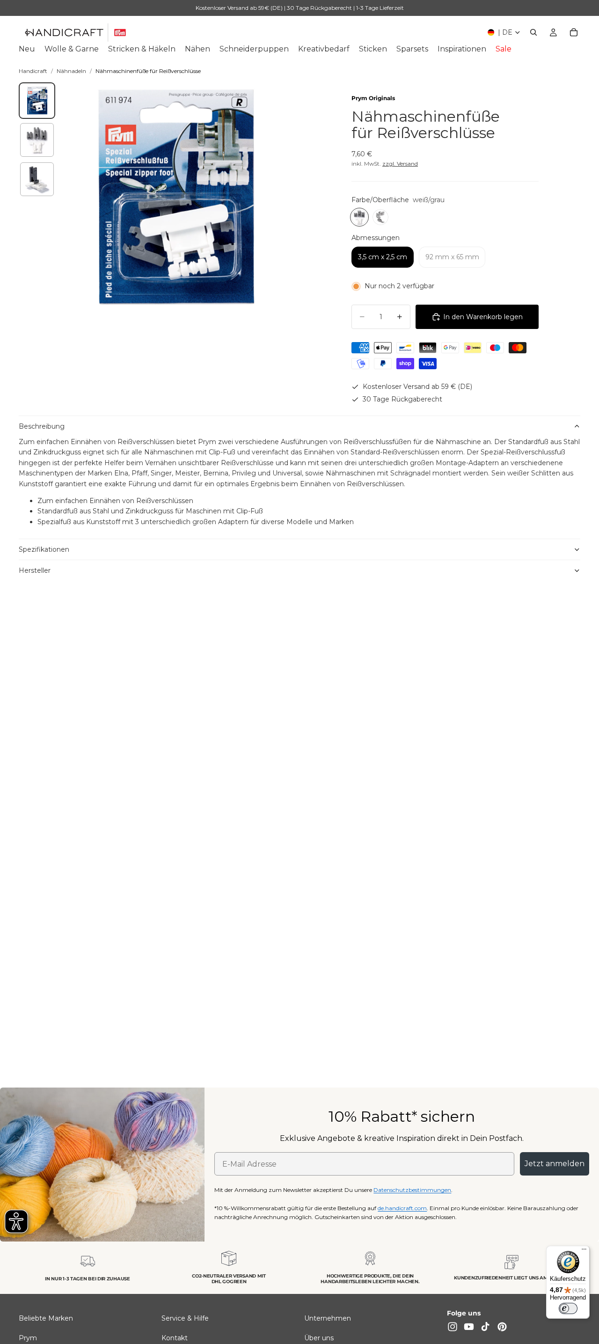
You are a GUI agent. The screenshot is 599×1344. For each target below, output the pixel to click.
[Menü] (584, 1251)
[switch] (568, 1308)
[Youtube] (469, 1327)
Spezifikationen (44, 549)
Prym (28, 1338)
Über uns (319, 1338)
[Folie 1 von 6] (37, 100)
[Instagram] (452, 1327)
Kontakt (174, 1338)
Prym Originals (373, 98)
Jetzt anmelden (554, 1163)
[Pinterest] (502, 1327)
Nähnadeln (71, 70)
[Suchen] (533, 32)
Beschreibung (42, 426)
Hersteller (35, 570)
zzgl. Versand (400, 163)
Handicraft (33, 70)
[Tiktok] (485, 1327)
